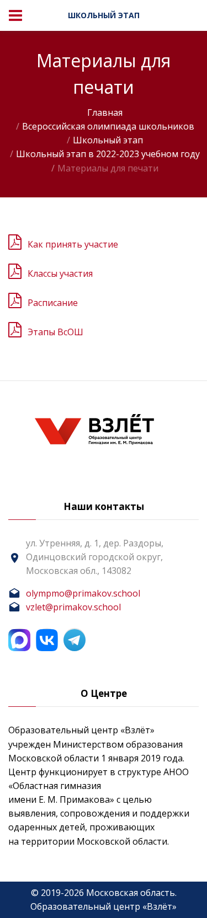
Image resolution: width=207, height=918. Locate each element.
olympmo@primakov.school (83, 593)
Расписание (53, 303)
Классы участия (60, 273)
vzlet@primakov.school (73, 607)
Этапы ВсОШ (55, 332)
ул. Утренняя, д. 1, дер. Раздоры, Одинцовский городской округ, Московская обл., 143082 (94, 557)
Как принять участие (73, 244)
